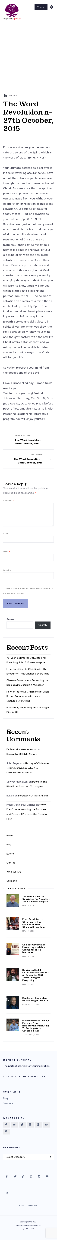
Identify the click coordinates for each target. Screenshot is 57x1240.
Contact (11, 862)
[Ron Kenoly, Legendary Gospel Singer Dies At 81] (12, 1002)
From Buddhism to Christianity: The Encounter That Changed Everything (33, 923)
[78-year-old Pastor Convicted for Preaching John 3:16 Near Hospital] (12, 900)
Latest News (15, 888)
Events (10, 853)
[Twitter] (14, 1125)
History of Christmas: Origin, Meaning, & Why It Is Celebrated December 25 (28, 768)
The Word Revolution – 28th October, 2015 (28, 459)
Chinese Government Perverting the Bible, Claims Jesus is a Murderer (34, 948)
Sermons (11, 880)
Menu (42, 7)
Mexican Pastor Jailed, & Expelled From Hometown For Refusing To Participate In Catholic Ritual (36, 1025)
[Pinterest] (38, 1125)
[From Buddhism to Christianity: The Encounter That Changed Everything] (12, 923)
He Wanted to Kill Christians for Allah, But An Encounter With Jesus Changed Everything (27, 696)
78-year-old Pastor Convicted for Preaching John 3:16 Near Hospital (36, 899)
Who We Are (13, 871)
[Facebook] (6, 1125)
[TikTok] (22, 1125)
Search (10, 619)
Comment (8, 500)
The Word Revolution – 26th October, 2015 (29, 439)
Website (7, 570)
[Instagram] (30, 1125)
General (13, 95)
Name (6, 533)
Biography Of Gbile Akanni (21, 754)
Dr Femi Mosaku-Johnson (21, 749)
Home (9, 835)
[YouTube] (46, 1125)
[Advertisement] (28, 53)
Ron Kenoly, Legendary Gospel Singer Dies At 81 (35, 999)
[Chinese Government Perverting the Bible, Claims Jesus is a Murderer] (12, 949)
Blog (8, 844)
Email (6, 551)
